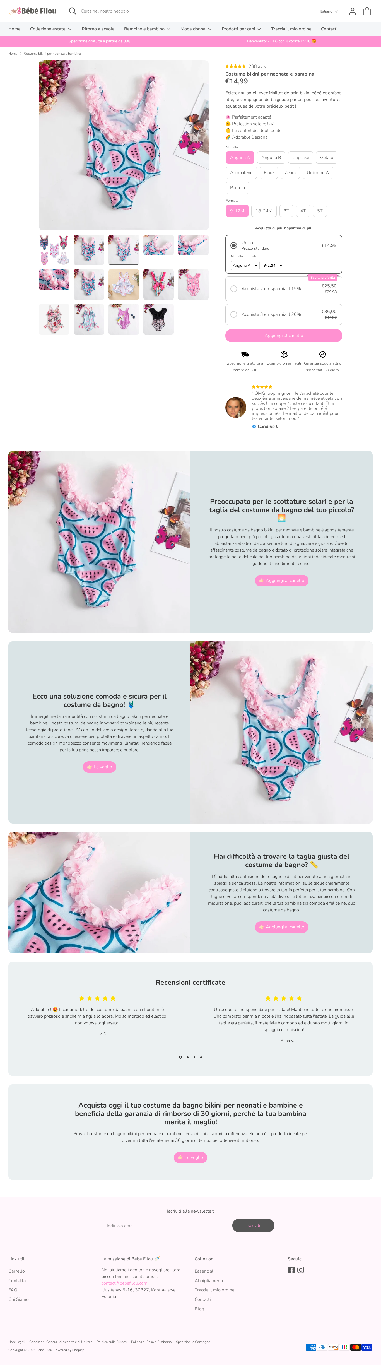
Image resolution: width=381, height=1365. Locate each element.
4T (303, 211)
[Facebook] (291, 1270)
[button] (284, 245)
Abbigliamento (210, 1281)
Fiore (269, 173)
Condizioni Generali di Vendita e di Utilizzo (61, 1342)
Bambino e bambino (145, 29)
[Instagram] (300, 1270)
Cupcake (300, 158)
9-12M (237, 211)
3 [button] (194, 1057)
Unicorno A (318, 173)
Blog (199, 1309)
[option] (99, 41)
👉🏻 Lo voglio (99, 767)
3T (286, 211)
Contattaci (18, 1281)
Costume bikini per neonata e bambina (52, 53)
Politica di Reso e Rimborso (151, 1342)
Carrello (16, 1271)
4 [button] (201, 1057)
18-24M (264, 211)
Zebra (290, 173)
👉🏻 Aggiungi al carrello (281, 580)
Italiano (326, 11)
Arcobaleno (241, 173)
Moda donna (193, 29)
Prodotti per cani (239, 29)
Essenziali (204, 1271)
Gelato (326, 158)
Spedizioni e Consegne (193, 1342)
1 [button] (180, 1057)
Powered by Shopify (69, 1350)
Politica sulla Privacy (112, 1342)
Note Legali (16, 1342)
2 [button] (188, 1057)
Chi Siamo (18, 1299)
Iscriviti (253, 1225)
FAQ (12, 1290)
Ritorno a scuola (98, 29)
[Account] (352, 11)
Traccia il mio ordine (291, 29)
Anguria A (240, 158)
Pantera (237, 188)
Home (14, 29)
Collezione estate (48, 29)
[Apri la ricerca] (72, 10)
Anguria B (271, 158)
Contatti (329, 29)
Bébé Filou (44, 1350)
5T (320, 211)
